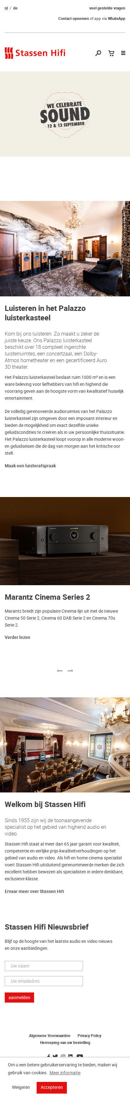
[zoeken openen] (98, 53)
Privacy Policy (89, 1036)
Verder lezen (17, 637)
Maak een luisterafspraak (30, 466)
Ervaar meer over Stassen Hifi (34, 892)
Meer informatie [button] (65, 1073)
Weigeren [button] (21, 1087)
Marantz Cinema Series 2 (47, 597)
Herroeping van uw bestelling (65, 1043)
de (15, 8)
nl (6, 8)
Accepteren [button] (52, 1087)
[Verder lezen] (65, 114)
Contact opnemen (73, 18)
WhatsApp (116, 18)
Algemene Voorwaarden (49, 1036)
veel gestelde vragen (107, 8)
